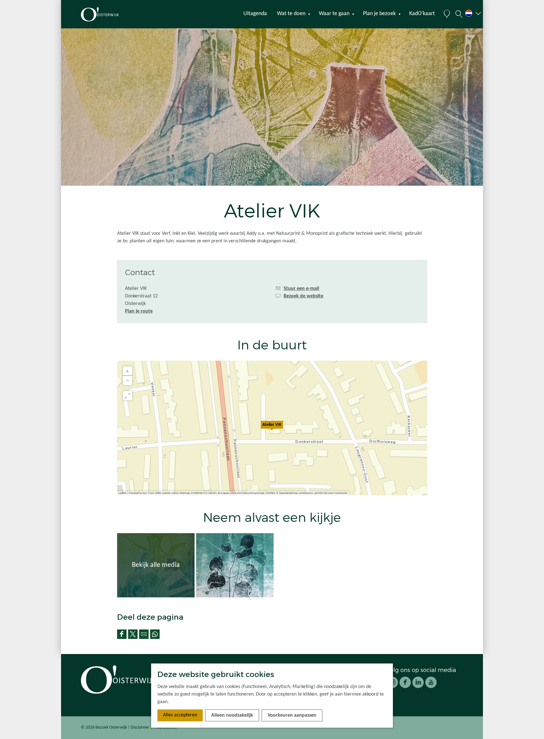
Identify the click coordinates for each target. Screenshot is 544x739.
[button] (272, 428)
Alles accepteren (180, 715)
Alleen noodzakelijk (232, 715)
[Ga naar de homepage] (111, 14)
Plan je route (139, 311)
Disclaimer (140, 727)
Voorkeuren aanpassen (292, 715)
